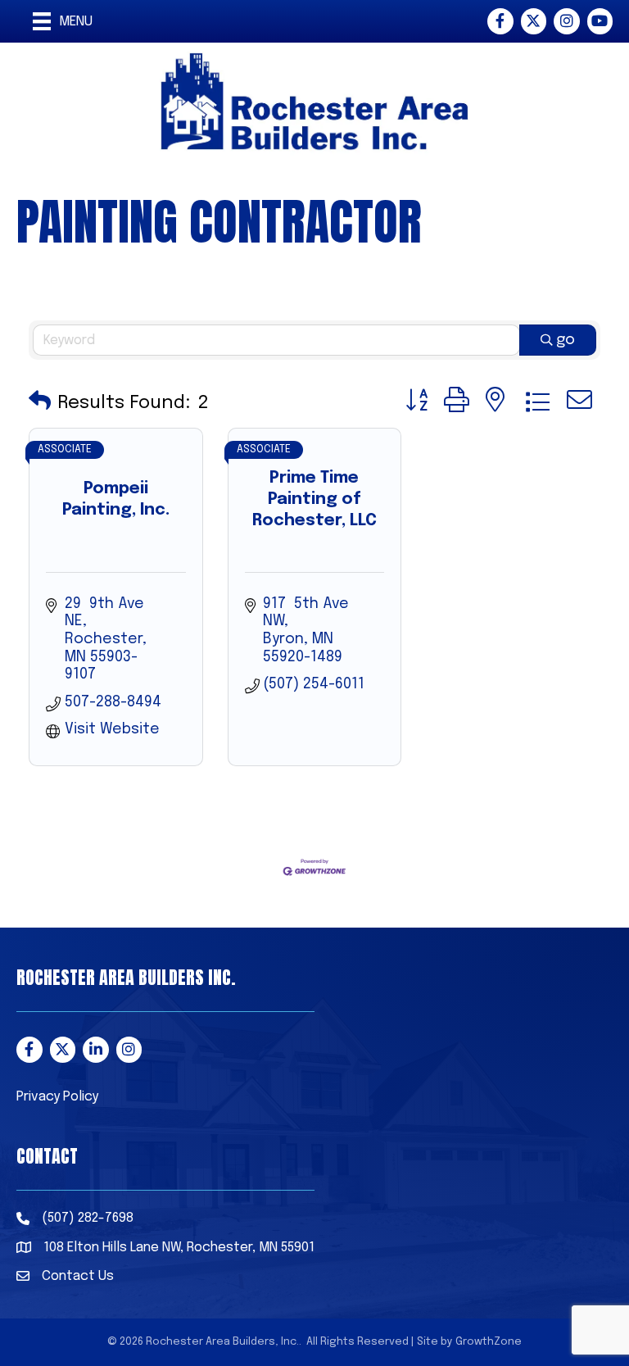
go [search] (565, 340)
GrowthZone (488, 1342)
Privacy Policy (57, 1097)
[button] (40, 403)
